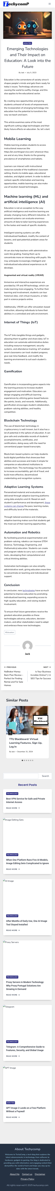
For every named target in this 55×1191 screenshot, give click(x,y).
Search (45, 776)
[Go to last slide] (10, 732)
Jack (22, 72)
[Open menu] (49, 4)
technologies (29, 590)
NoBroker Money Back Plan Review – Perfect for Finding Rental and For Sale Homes (13, 676)
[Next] (45, 732)
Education (9, 632)
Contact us (27, 1174)
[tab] (22, 760)
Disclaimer (40, 1174)
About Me (14, 1174)
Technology (12, 794)
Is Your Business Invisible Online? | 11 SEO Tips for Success (41, 673)
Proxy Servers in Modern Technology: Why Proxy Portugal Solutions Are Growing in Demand (25, 985)
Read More (13, 808)
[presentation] (27, 720)
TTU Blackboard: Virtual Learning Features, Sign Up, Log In (25, 742)
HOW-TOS (27, 43)
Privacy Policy (27, 1179)
